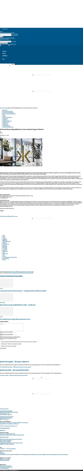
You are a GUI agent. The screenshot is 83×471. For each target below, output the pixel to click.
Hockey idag (25, 422)
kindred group (5, 244)
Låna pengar (7, 60)
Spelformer (5, 123)
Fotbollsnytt (9, 422)
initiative (4, 242)
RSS (1, 447)
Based (3, 236)
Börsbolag (5, 108)
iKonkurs (9, 440)
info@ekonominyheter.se (11, 426)
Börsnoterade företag (7, 111)
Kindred (4, 116)
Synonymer (2, 453)
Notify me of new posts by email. (8, 346)
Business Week (3, 418)
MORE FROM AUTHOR (16, 276)
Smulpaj (16, 454)
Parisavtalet (5, 253)
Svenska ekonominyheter (6, 411)
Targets (4, 259)
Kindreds (4, 245)
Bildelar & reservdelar (5, 459)
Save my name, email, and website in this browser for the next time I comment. (19, 341)
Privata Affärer (3, 413)
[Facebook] (2, 266)
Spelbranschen (5, 122)
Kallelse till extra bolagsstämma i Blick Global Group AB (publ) (19, 272)
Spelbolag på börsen (9, 57)
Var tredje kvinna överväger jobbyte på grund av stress (15, 319)
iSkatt (1, 440)
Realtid (16, 412)
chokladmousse (33, 454)
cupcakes (40, 454)
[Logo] (4, 46)
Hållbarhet (4, 240)
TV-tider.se (15, 423)
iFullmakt (9, 441)
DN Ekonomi (2, 412)
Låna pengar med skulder (10, 61)
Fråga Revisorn (19, 442)
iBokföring (2, 439)
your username (14, 34)
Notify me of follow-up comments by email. (11, 343)
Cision (3, 115)
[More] (19, 266)
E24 (9, 413)
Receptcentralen (9, 454)
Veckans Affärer (10, 412)
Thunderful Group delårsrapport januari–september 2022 (20, 271)
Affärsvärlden (3, 414)
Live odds (4, 250)
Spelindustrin (5, 124)
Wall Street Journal (4, 419)
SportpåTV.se (3, 423)
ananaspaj (27, 454)
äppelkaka (54, 454)
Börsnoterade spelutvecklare (9, 113)
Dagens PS (9, 414)
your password (14, 35)
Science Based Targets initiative (9, 257)
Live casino (4, 248)
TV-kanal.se (9, 423)
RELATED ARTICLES (5, 276)
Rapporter (2, 430)
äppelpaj (66, 454)
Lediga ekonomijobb (4, 433)
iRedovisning (9, 439)
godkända (4, 239)
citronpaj (50, 454)
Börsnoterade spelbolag (8, 112)
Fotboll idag (2, 422)
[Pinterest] (11, 266)
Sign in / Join (4, 28)
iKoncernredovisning (17, 439)
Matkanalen (2, 454)
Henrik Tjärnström (6, 241)
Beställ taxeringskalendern (6, 434)
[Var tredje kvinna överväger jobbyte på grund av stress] (6, 315)
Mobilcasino (5, 251)
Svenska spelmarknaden (7, 127)
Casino (3, 238)
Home (1, 108)
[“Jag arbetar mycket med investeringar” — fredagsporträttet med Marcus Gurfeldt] (6, 287)
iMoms (5, 440)
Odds (3, 252)
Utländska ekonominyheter (6, 416)
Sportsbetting (5, 258)
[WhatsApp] (15, 266)
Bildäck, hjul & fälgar (4, 460)
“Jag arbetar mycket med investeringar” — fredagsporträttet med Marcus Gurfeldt (23, 291)
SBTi (3, 254)
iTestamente (3, 441)
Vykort (1, 452)
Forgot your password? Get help (7, 38)
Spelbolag (4, 55)
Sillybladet (19, 422)
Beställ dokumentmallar (18, 434)
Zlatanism (14, 422)
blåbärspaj (45, 454)
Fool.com (10, 418)
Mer (3, 59)
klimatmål (4, 246)
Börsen (4, 53)
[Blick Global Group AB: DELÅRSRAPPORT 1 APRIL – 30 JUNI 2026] (6, 301)
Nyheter (4, 51)
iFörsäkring (7, 444)
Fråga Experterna (4, 442)
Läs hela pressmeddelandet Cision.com (9, 216)
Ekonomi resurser (4, 437)
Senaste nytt (5, 118)
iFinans (12, 444)
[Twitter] (6, 266)
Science (4, 256)
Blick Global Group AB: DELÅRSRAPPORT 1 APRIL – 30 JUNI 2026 (18, 305)
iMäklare (2, 444)
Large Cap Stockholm (7, 117)
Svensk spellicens (6, 125)
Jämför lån (12, 433)
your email (13, 41)
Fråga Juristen (12, 442)
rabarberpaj (60, 454)
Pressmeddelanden (5, 428)
